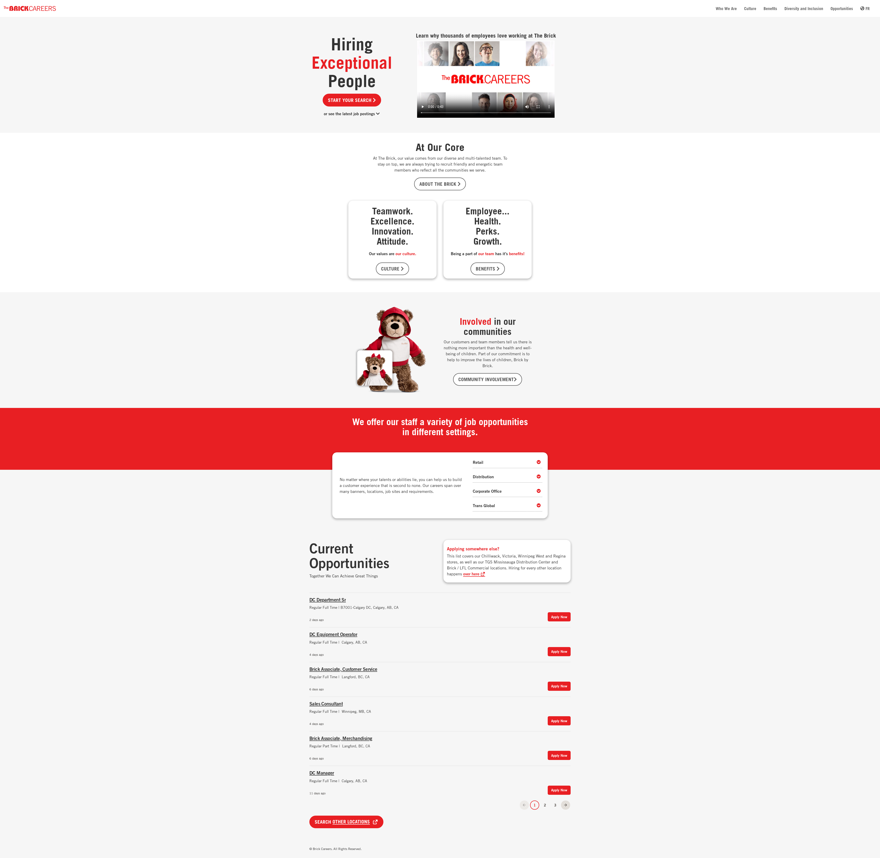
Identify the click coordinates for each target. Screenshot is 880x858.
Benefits (770, 8)
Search (342, 822)
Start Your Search (350, 100)
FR (867, 8)
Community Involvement (486, 379)
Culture (750, 8)
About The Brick (438, 184)
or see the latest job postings (350, 113)
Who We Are (726, 8)
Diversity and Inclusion (803, 8)
